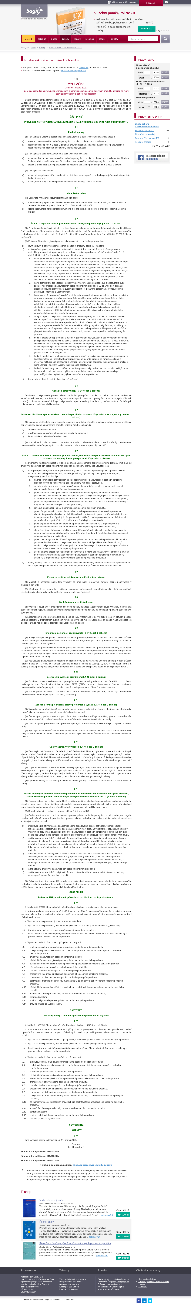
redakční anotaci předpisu (73, 70)
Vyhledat (165, 38)
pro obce (90, 38)
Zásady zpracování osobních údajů (153, 1281)
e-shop (54, 38)
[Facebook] (139, 1300)
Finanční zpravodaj (145, 134)
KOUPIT (125, 1214)
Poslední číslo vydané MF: (147, 138)
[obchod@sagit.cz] (166, 2)
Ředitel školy (46, 1221)
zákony (65, 38)
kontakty (114, 38)
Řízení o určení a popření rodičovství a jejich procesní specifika (75, 1243)
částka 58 (83, 67)
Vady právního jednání (51, 1200)
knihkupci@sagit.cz (115, 1286)
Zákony (42, 47)
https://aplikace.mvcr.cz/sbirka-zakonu (92, 1164)
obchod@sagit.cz (121, 1279)
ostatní (102, 38)
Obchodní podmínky (147, 1278)
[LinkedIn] (144, 1300)
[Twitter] (150, 1300)
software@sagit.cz (115, 1284)
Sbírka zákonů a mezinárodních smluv (65, 47)
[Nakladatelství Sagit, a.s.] (34, 17)
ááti (77, 38)
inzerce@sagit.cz (112, 1289)
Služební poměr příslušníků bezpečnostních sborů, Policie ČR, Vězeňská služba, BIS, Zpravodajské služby (104, 10)
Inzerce (141, 1283)
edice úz (42, 38)
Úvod (33, 47)
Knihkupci (142, 1286)
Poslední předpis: (143, 142)
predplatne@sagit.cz (120, 1281)
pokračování (107, 1215)
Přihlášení (150, 2)
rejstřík (28, 39)
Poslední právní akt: (144, 130)
